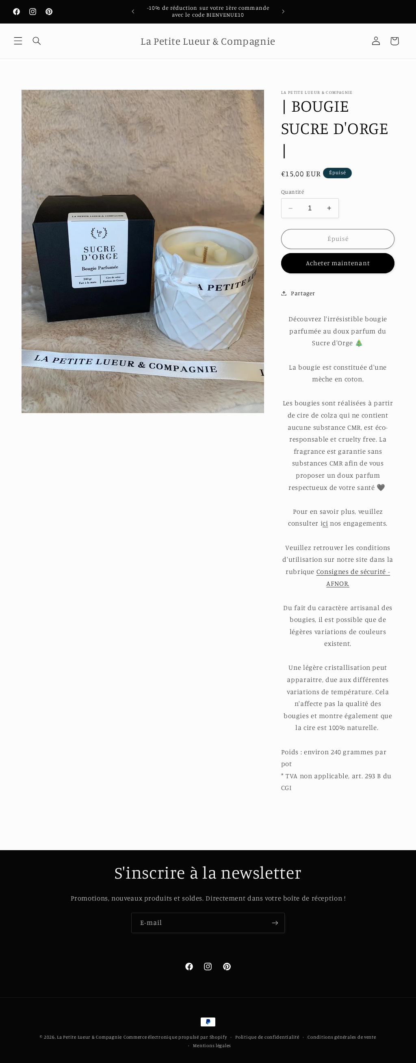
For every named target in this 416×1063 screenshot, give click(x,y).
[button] (18, 41)
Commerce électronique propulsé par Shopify (175, 1037)
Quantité (292, 191)
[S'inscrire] (275, 923)
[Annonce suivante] (283, 11)
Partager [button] (303, 293)
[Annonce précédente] (133, 11)
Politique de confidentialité (267, 1037)
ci (325, 523)
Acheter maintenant (338, 263)
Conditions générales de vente (342, 1037)
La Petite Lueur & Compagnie (89, 1037)
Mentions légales (212, 1045)
